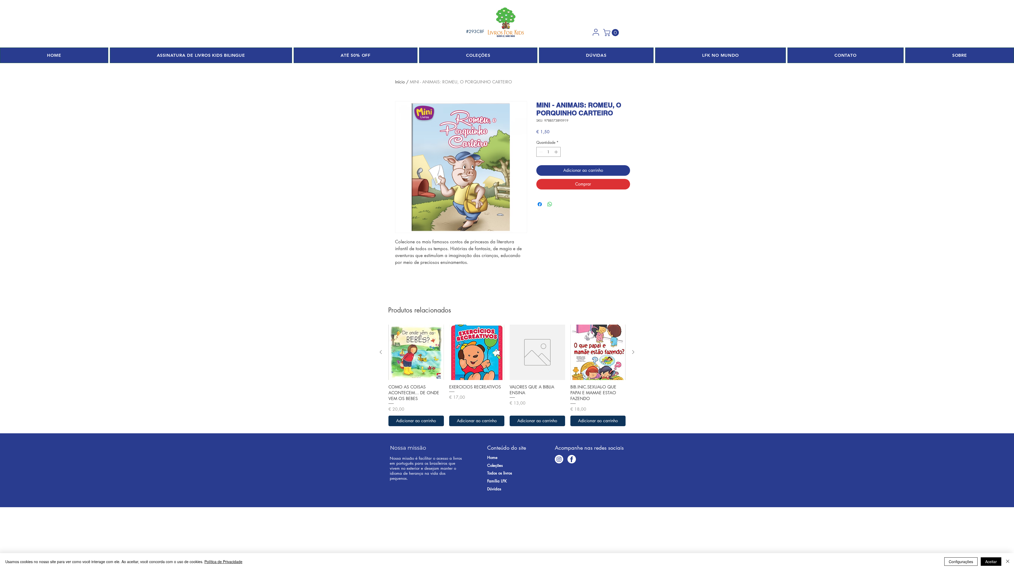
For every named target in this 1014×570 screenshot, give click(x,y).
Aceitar (991, 561)
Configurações (961, 561)
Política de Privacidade (223, 561)
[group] (507, 375)
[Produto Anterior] (381, 352)
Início (400, 82)
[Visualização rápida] (416, 352)
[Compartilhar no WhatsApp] (550, 204)
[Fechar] (1007, 561)
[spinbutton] (548, 151)
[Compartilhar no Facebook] (540, 204)
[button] (596, 32)
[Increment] (556, 151)
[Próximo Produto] (633, 352)
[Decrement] (540, 151)
